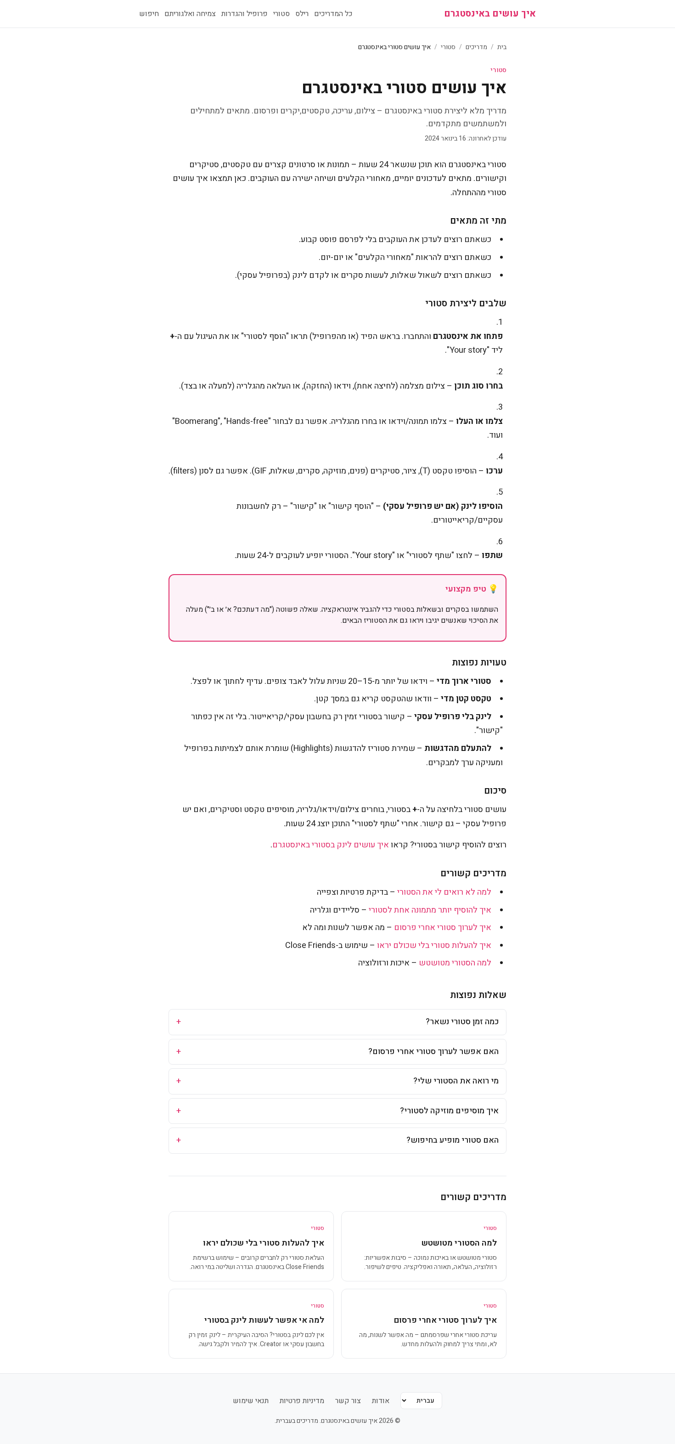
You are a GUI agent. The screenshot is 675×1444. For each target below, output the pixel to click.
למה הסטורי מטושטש (455, 963)
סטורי (281, 13)
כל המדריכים (333, 13)
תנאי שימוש (251, 1400)
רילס (302, 13)
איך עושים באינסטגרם (490, 13)
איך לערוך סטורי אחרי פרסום (442, 927)
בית (501, 47)
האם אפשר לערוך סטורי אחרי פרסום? (337, 1051)
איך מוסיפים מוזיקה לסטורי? (337, 1111)
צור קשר (348, 1400)
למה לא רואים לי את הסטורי (444, 892)
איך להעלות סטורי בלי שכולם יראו (434, 945)
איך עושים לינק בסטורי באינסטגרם (330, 845)
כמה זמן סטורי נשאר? (337, 1021)
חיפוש (149, 13)
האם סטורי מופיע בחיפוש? (337, 1140)
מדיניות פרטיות (302, 1400)
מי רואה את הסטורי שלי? (337, 1081)
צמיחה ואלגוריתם (190, 13)
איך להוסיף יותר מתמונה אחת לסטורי (430, 910)
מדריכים (476, 47)
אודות (380, 1400)
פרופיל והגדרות (244, 13)
